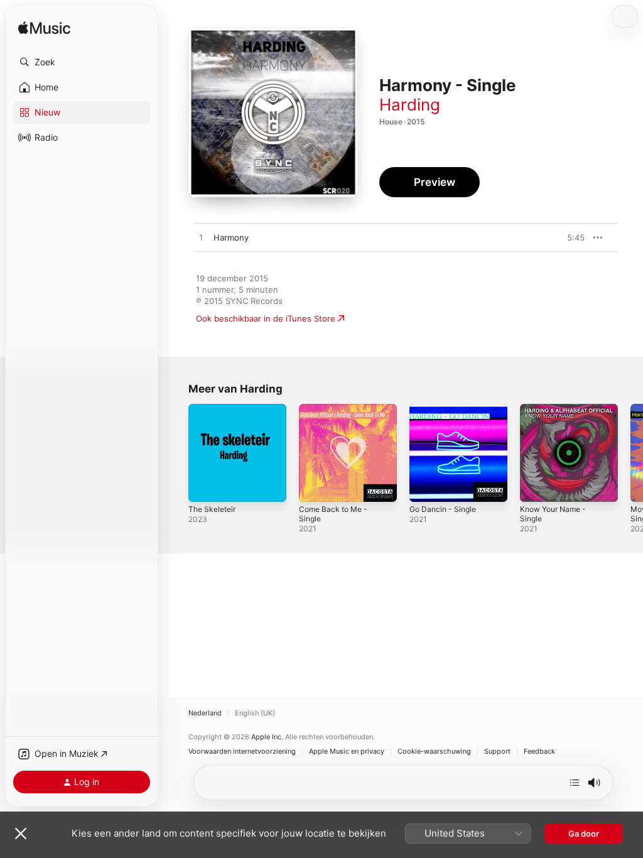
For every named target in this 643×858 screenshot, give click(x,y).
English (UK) (255, 713)
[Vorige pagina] (176, 453)
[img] (44, 28)
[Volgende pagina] (630, 453)
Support (497, 751)
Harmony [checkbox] (231, 237)
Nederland (205, 713)
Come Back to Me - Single (333, 513)
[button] (81, 62)
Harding (409, 104)
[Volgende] (574, 782)
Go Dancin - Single (442, 509)
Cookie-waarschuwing (434, 751)
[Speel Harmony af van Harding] (200, 238)
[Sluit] (20, 833)
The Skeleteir (211, 509)
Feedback (539, 751)
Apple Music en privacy (346, 751)
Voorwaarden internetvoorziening (242, 751)
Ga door (583, 833)
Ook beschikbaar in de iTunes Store (265, 318)
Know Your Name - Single (553, 513)
